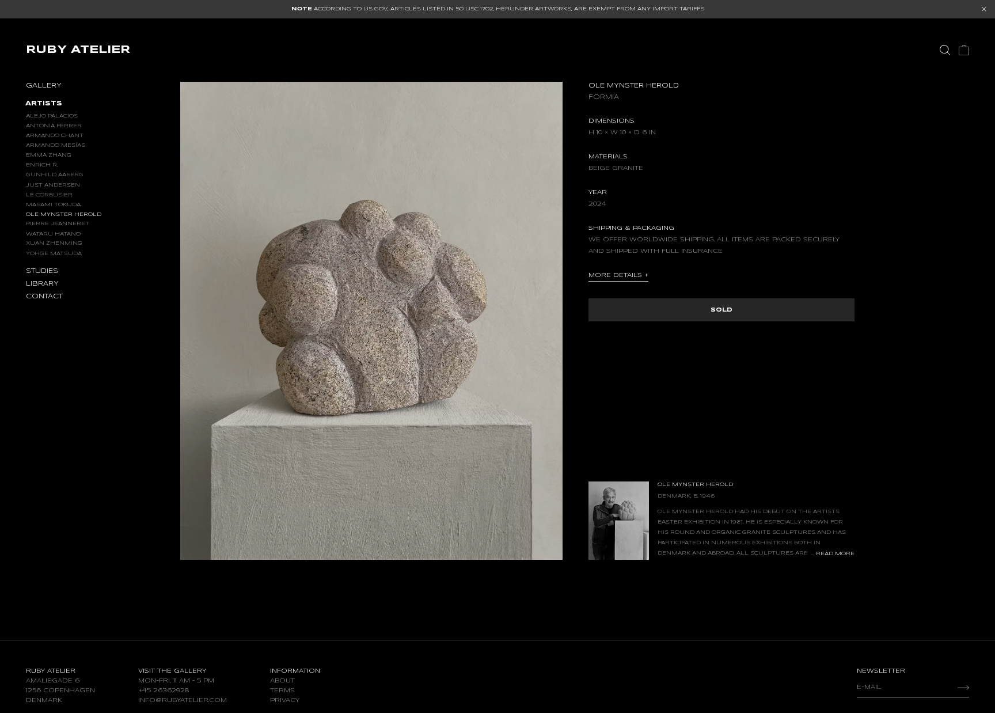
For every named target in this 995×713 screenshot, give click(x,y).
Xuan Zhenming (54, 243)
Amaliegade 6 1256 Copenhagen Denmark (60, 690)
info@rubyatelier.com (182, 700)
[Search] (945, 50)
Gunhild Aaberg (54, 174)
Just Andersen (53, 184)
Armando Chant (54, 135)
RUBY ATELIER (78, 49)
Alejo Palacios (52, 115)
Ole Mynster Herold (63, 214)
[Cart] (964, 50)
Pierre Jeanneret (57, 223)
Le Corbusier (49, 194)
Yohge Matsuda (54, 253)
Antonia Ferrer (54, 125)
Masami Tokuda (53, 204)
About (282, 681)
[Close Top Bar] (984, 9)
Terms (282, 690)
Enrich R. (42, 164)
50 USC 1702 (474, 9)
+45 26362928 (163, 690)
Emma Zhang (48, 154)
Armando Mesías (55, 144)
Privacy (284, 700)
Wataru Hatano (53, 233)
